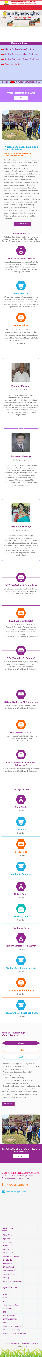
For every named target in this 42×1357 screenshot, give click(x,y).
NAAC (5, 1294)
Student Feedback (10, 1274)
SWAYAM (6, 1323)
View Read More (22, 224)
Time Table (21, 807)
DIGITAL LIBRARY (10, 1319)
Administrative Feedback (13, 1281)
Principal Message (21, 526)
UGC (5, 1298)
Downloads (7, 1246)
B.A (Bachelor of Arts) (21, 620)
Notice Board (21, 894)
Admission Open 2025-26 (21, 258)
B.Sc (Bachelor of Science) (21, 658)
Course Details (9, 1270)
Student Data (8, 1253)
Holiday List (21, 916)
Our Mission (21, 325)
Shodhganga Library (11, 1330)
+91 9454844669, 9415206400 (17, 1185)
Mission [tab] (21, 1043)
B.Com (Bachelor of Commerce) (21, 702)
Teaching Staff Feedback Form (21, 1012)
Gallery (6, 1249)
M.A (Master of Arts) (21, 732)
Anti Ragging (8, 1308)
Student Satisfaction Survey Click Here (22, 53)
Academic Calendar (21, 874)
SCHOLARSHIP (9, 1315)
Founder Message (21, 386)
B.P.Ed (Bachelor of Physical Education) (21, 763)
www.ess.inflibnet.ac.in (12, 1326)
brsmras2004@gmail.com (16, 1192)
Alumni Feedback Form (21, 990)
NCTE (5, 1301)
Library (6, 1278)
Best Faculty (21, 293)
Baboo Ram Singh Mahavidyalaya (22, 1343)
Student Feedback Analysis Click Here (21, 48)
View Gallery (21, 1156)
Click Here (21, 98)
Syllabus (21, 829)
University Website (11, 1305)
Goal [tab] (21, 1057)
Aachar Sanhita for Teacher (14, 1333)
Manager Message (21, 456)
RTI (4, 1312)
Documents (7, 1263)
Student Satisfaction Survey (21, 945)
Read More (8, 1104)
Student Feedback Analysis (21, 968)
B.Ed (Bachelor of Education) (21, 585)
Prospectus (21, 851)
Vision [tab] (21, 1050)
